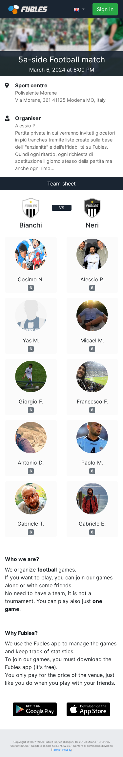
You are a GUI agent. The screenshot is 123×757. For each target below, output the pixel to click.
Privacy (66, 749)
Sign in (105, 9)
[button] (79, 9)
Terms (56, 749)
